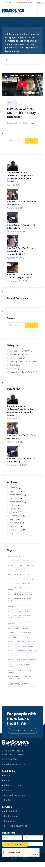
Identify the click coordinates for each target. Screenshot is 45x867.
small (10, 642)
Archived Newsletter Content (22, 351)
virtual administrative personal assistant (21, 665)
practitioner (13, 633)
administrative (14, 556)
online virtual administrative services (19, 623)
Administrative (12, 811)
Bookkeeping (11, 816)
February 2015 (15, 516)
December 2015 (16, 502)
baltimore (30, 565)
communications (15, 574)
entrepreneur (23, 579)
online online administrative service (19, 606)
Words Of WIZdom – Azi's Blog (23, 372)
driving (29, 574)
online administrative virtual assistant (19, 599)
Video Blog (12, 103)
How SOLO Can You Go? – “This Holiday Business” (21, 113)
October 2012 (15, 523)
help (10, 583)
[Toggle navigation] (39, 11)
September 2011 (16, 530)
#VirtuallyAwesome (14, 795)
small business (29, 646)
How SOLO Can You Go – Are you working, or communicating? (21, 251)
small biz (20, 642)
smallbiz (31, 642)
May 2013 (13, 519)
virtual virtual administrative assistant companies (19, 678)
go (33, 579)
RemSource (29, 123)
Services (8, 790)
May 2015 (13, 509)
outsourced (13, 628)
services (24, 637)
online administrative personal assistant (20, 589)
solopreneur (21, 651)
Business (19, 570)
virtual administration (26, 660)
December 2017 (16, 495)
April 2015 (14, 512)
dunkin (11, 579)
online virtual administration (20, 611)
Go (31, 141)
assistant (12, 565)
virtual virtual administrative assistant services (19, 684)
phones (24, 628)
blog (10, 570)
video (25, 655)
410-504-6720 (10, 3)
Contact (8, 800)
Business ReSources (18, 354)
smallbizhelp (13, 646)
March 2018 (14, 491)
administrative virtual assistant (21, 561)
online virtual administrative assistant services (19, 616)
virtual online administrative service (19, 671)
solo (10, 651)
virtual (11, 660)
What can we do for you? (22, 731)
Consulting (10, 821)
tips (10, 655)
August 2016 (15, 498)
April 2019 (14, 488)
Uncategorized (16, 365)
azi (21, 565)
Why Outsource (12, 785)
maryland (27, 583)
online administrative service (20, 594)
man (17, 583)
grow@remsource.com (25, 3)
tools (17, 655)
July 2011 (13, 533)
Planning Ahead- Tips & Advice (23, 361)
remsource (26, 633)
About (7, 780)
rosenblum (12, 637)
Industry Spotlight (17, 358)
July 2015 (13, 505)
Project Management (15, 825)
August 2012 (15, 526)
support (32, 651)
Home (8, 60)
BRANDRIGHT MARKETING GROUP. (23, 859)
